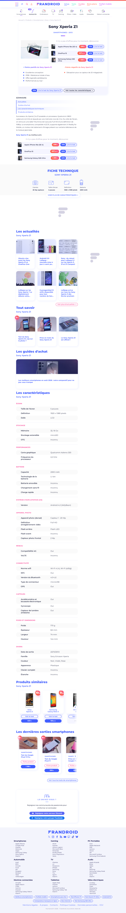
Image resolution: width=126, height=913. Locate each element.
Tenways (92, 891)
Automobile (19, 860)
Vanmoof (92, 893)
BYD (17, 864)
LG (53, 864)
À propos (44, 905)
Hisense (55, 862)
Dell (90, 847)
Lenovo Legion (57, 847)
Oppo (17, 851)
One (76, 712)
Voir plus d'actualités (66, 304)
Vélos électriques (95, 880)
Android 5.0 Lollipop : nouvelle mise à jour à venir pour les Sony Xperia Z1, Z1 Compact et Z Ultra (46, 261)
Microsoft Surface (95, 854)
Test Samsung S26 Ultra (83, 901)
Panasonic (56, 866)
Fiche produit (28, 762)
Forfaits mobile (41, 897)
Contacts (54, 905)
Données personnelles (87, 905)
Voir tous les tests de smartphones (62, 780)
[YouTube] (65, 836)
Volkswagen (19, 876)
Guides (81, 4)
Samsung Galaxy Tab (59, 890)
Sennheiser (93, 873)
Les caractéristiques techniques (31, 109)
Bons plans (92, 4)
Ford (17, 868)
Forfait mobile (105, 4)
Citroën (18, 866)
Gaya (91, 886)
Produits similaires (25, 112)
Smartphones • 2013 (62, 32)
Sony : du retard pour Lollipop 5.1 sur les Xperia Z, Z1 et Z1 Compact (68, 261)
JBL (90, 868)
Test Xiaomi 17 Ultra (92, 897)
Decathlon (93, 884)
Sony (47, 20)
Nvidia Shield (56, 852)
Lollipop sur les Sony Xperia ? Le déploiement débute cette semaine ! (25, 293)
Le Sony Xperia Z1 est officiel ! (68, 339)
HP (90, 852)
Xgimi (54, 875)
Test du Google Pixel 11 (51, 760)
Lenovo (91, 849)
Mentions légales (30, 905)
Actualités (22, 102)
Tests (74, 4)
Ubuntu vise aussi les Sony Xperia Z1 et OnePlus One (24, 261)
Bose (91, 864)
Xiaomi (17, 856)
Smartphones (38, 20)
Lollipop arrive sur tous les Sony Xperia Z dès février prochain (68, 293)
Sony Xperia (19, 854)
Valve (54, 856)
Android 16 (107, 897)
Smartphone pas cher (59, 897)
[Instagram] (53, 836)
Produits (28, 20)
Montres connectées (23, 880)
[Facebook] (57, 836)
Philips (54, 868)
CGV (101, 905)
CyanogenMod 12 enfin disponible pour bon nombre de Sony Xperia (47, 293)
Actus (66, 4)
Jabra (91, 866)
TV (52, 860)
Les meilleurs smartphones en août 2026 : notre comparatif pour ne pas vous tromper (46, 381)
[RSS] (61, 836)
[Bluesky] (76, 836)
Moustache (93, 888)
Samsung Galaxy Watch (23, 891)
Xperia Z (29, 712)
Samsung (55, 869)
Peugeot (18, 871)
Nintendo (55, 851)
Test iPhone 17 (76, 897)
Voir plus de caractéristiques (62, 195)
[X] (49, 836)
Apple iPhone (20, 844)
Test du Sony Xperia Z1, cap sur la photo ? (25, 339)
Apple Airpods (94, 862)
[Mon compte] (31, 4)
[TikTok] (73, 836)
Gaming (54, 841)
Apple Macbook (94, 845)
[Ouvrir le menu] (17, 4)
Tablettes (55, 880)
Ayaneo (55, 845)
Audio (90, 860)
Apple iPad (56, 883)
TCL (53, 873)
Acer (91, 844)
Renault (18, 873)
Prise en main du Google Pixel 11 (75, 760)
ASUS (54, 844)
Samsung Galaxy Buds (97, 871)
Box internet (65, 901)
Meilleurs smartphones (23, 897)
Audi (17, 862)
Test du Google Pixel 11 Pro (27, 756)
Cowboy (92, 883)
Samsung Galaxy (21, 852)
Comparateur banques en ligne (45, 901)
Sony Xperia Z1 (22, 135)
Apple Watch (19, 884)
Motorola (18, 849)
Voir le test (29, 716)
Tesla (17, 875)
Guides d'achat (24, 105)
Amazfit (18, 883)
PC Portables (94, 841)
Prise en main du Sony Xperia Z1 (47, 339)
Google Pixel (19, 845)
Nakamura (93, 890)
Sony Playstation (58, 854)
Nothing (92, 869)
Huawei (18, 847)
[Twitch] (68, 836)
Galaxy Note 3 (53, 712)
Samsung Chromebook (97, 856)
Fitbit (17, 886)
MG (16, 869)
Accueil (21, 20)
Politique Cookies (67, 905)
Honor (91, 851)
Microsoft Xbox (57, 849)
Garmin (18, 888)
